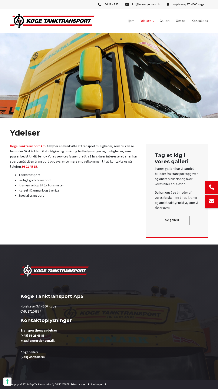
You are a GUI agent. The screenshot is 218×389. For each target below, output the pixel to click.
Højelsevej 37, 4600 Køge (189, 4)
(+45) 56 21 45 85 (32, 335)
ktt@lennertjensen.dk (146, 4)
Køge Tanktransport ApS (28, 146)
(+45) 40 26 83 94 (32, 357)
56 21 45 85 (112, 4)
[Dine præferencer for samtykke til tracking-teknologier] (7, 382)
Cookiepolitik (98, 384)
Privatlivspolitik (80, 384)
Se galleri (172, 220)
